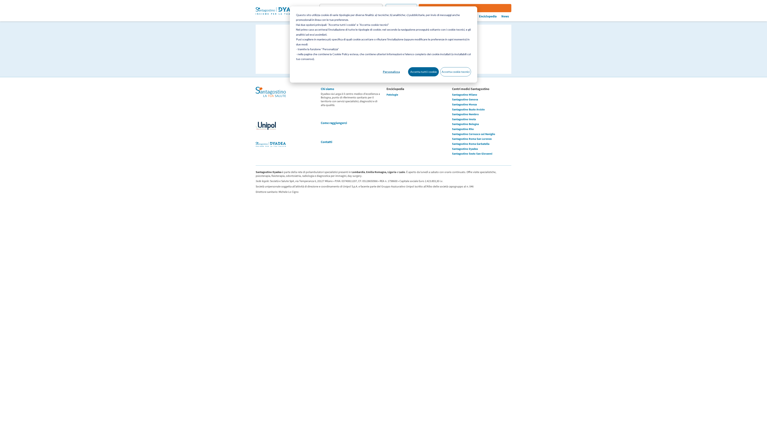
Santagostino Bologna (465, 124)
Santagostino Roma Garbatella (470, 144)
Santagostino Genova (465, 100)
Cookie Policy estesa (345, 54)
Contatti (326, 142)
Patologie (392, 95)
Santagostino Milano (464, 95)
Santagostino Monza (464, 105)
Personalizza (391, 71)
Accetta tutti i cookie (423, 71)
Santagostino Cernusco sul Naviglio (473, 134)
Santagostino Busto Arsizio (468, 110)
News (505, 16)
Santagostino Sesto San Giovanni (472, 154)
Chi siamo (327, 89)
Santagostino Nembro (465, 114)
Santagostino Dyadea (465, 149)
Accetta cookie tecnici (456, 71)
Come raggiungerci (334, 123)
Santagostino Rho (463, 129)
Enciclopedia (488, 16)
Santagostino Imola (464, 119)
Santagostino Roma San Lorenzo (472, 139)
